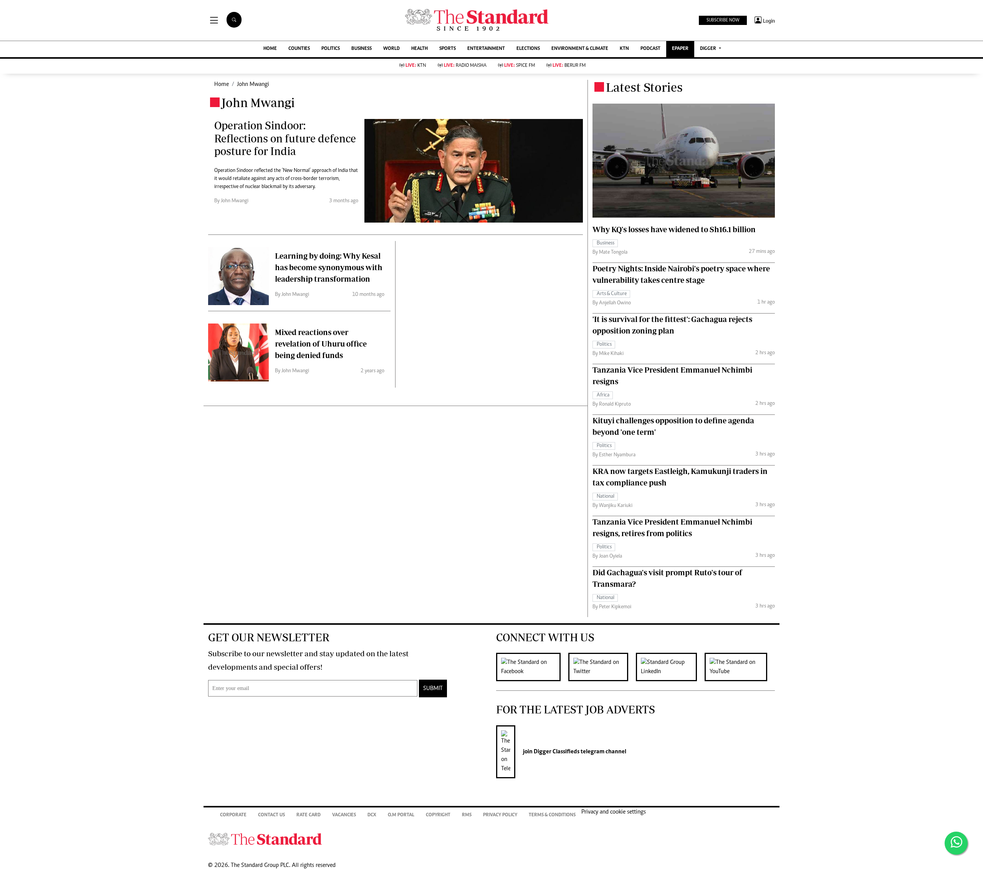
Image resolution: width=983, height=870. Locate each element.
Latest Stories (644, 87)
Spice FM (519, 65)
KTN (624, 48)
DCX (371, 815)
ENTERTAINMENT (486, 48)
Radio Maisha (465, 65)
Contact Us (271, 815)
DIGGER (708, 48)
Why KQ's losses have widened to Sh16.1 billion (674, 229)
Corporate (233, 815)
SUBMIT (433, 688)
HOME (270, 48)
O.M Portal (401, 815)
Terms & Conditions (552, 815)
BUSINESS (361, 48)
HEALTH (419, 48)
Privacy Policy (500, 815)
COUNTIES (299, 48)
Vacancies (344, 815)
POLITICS (330, 48)
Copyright (438, 815)
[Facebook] (532, 667)
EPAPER (680, 48)
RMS (467, 815)
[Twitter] (602, 667)
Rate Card (308, 815)
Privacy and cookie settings (613, 812)
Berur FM (569, 65)
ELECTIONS (528, 48)
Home (221, 84)
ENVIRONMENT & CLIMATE (579, 48)
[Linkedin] (670, 667)
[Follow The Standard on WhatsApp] (956, 843)
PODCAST (650, 48)
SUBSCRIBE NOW (723, 20)
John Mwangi (253, 84)
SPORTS (447, 48)
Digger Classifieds (556, 752)
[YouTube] (740, 667)
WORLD (391, 48)
